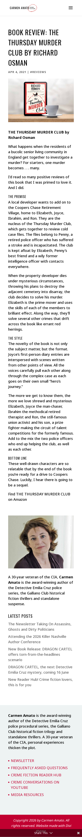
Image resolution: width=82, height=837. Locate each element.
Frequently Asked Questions (39, 767)
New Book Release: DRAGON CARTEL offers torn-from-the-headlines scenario (40, 654)
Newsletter (22, 760)
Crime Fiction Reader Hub (36, 775)
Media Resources (27, 794)
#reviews (38, 72)
